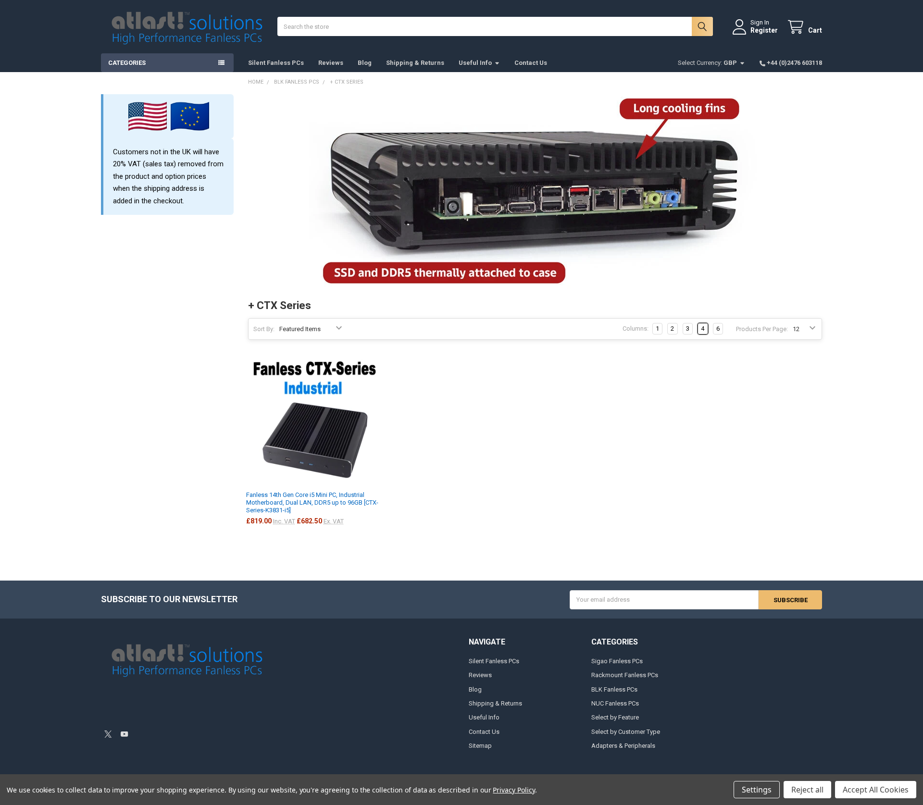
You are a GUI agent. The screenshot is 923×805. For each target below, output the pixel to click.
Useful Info (475, 62)
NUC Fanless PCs (615, 703)
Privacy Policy (514, 789)
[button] (189, 708)
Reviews (330, 62)
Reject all (807, 789)
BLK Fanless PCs (614, 689)
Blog (365, 62)
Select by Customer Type (625, 731)
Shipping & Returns (415, 62)
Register (764, 30)
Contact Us (530, 62)
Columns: (636, 328)
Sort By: (263, 329)
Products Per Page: (762, 329)
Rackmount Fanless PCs (624, 675)
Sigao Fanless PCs (617, 661)
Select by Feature (615, 717)
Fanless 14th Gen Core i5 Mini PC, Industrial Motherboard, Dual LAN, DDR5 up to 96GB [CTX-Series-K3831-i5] (312, 502)
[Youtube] (124, 734)
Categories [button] (127, 62)
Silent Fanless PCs (276, 62)
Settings (757, 789)
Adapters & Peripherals (623, 745)
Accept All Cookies (876, 789)
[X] (108, 734)
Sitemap (480, 745)
